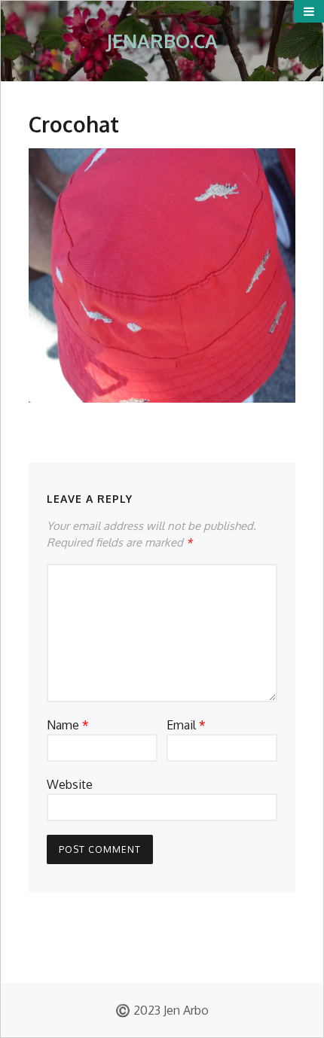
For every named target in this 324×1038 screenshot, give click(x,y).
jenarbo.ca (162, 41)
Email (186, 724)
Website (70, 784)
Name (68, 724)
